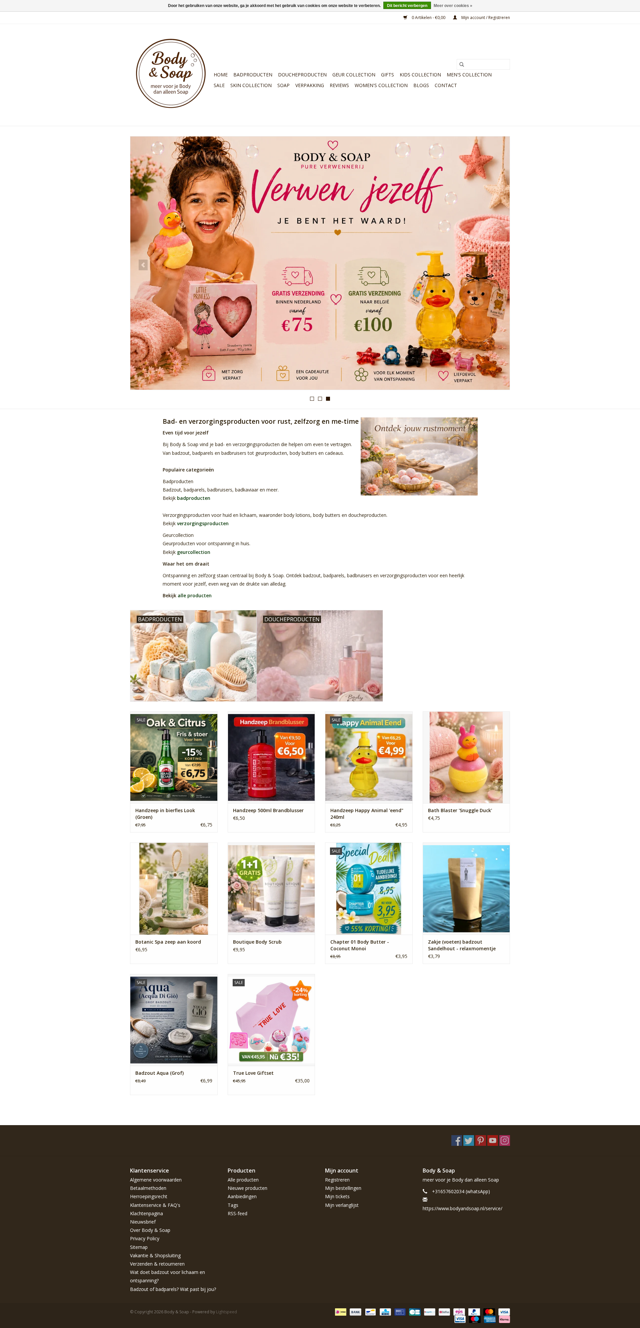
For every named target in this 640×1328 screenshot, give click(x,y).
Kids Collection (420, 74)
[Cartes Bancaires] (414, 1311)
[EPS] (458, 1311)
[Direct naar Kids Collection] (320, 263)
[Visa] (503, 1311)
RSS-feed (237, 1213)
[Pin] (399, 1311)
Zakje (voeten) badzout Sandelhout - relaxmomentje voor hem (462, 945)
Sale (219, 85)
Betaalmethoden (148, 1188)
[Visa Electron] (459, 1319)
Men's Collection (469, 74)
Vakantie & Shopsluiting (155, 1255)
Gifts (387, 74)
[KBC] (384, 1311)
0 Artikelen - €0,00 (428, 17)
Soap (283, 85)
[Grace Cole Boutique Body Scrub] (271, 888)
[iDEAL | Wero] (340, 1311)
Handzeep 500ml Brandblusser (268, 810)
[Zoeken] (462, 64)
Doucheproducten (302, 74)
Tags (233, 1205)
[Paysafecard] (429, 1311)
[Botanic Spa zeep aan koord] (174, 888)
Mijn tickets (337, 1196)
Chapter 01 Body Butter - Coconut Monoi (359, 945)
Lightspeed (226, 1312)
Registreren (337, 1180)
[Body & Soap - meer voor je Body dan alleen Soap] (171, 75)
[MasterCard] (488, 1311)
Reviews (339, 85)
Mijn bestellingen (343, 1188)
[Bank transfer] (354, 1311)
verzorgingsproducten (203, 523)
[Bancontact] (369, 1311)
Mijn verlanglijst (342, 1205)
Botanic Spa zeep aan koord (168, 942)
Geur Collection (353, 74)
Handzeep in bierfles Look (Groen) (165, 813)
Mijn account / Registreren (485, 17)
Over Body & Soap (150, 1230)
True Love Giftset (253, 1073)
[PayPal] (473, 1311)
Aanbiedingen (242, 1196)
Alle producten (243, 1180)
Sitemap (139, 1247)
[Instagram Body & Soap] (504, 1140)
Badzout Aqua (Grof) (159, 1073)
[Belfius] (443, 1311)
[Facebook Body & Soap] (456, 1140)
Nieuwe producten (247, 1188)
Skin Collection (251, 85)
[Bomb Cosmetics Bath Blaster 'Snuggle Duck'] (466, 757)
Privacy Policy (144, 1238)
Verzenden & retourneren (157, 1264)
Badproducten (252, 74)
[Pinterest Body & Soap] (480, 1140)
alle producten (195, 595)
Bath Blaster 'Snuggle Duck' (460, 810)
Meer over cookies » (453, 5)
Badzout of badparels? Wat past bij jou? (173, 1289)
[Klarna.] (503, 1319)
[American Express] (489, 1319)
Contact (446, 85)
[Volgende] (496, 265)
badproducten (193, 498)
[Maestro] (474, 1319)
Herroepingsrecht (148, 1196)
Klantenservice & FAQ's (155, 1205)
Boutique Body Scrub (257, 942)
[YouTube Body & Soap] (492, 1140)
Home (221, 74)
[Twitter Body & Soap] (468, 1140)
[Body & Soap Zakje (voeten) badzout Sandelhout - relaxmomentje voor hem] (466, 888)
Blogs (421, 85)
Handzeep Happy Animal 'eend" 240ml (366, 813)
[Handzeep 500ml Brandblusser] (271, 757)
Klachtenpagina (146, 1213)
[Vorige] (143, 265)
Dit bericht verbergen (407, 5)
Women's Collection (381, 85)
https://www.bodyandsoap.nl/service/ (462, 1208)
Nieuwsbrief (143, 1222)
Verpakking (309, 85)
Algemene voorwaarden (156, 1180)
